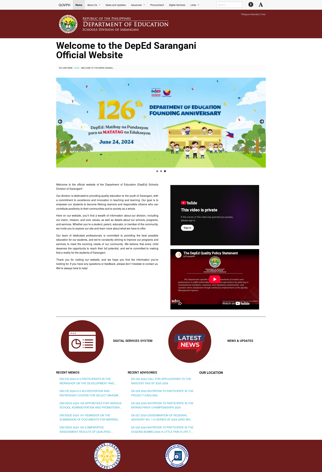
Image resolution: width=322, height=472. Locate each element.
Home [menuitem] (78, 5)
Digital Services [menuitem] (177, 5)
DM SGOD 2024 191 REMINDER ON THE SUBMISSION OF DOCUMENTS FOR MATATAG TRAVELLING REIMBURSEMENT (89, 417)
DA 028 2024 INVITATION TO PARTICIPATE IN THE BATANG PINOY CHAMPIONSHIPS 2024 (162, 405)
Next (261, 121)
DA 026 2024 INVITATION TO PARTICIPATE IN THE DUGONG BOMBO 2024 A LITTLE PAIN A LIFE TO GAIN (162, 429)
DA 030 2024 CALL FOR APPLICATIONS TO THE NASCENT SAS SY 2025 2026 (161, 381)
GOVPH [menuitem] (64, 5)
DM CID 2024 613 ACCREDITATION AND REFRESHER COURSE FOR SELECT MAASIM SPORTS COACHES (89, 393)
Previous (60, 121)
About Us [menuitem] (92, 5)
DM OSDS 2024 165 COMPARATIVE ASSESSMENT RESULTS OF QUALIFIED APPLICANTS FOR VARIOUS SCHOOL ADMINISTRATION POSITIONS (85, 429)
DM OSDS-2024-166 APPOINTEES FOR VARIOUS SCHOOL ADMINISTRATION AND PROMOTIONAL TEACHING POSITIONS (91, 405)
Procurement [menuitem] (157, 5)
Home (76, 67)
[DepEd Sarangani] (117, 23)
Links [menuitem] (193, 5)
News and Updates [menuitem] (116, 5)
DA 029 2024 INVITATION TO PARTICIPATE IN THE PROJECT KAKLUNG (162, 393)
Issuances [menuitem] (136, 5)
